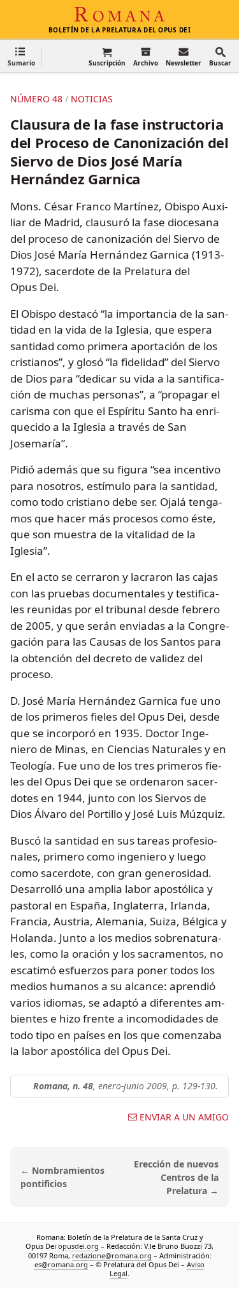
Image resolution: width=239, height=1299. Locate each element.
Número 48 (36, 99)
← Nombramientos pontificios (62, 1177)
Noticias (92, 99)
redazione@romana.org (112, 1255)
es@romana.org (61, 1264)
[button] (21, 56)
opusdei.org (78, 1246)
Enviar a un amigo (184, 1117)
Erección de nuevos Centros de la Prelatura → (176, 1177)
